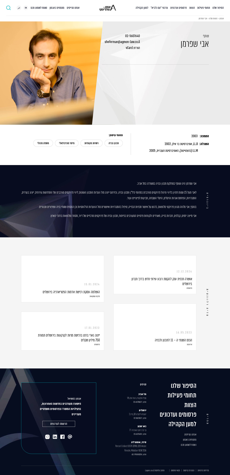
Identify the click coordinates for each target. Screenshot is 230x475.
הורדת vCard (133, 48)
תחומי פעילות (203, 8)
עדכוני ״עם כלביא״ (159, 8)
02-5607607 (138, 418)
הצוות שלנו (213, 18)
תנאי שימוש (175, 470)
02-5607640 (132, 35)
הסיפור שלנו (218, 8)
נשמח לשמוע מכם (39, 8)
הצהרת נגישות (188, 470)
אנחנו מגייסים (73, 8)
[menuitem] (25, 7)
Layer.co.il (149, 470)
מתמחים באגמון (57, 8)
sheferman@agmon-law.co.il (122, 41)
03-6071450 (138, 434)
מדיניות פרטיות (203, 470)
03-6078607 (137, 402)
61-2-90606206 (137, 454)
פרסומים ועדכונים (178, 8)
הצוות (192, 8)
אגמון (222, 18)
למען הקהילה (142, 8)
